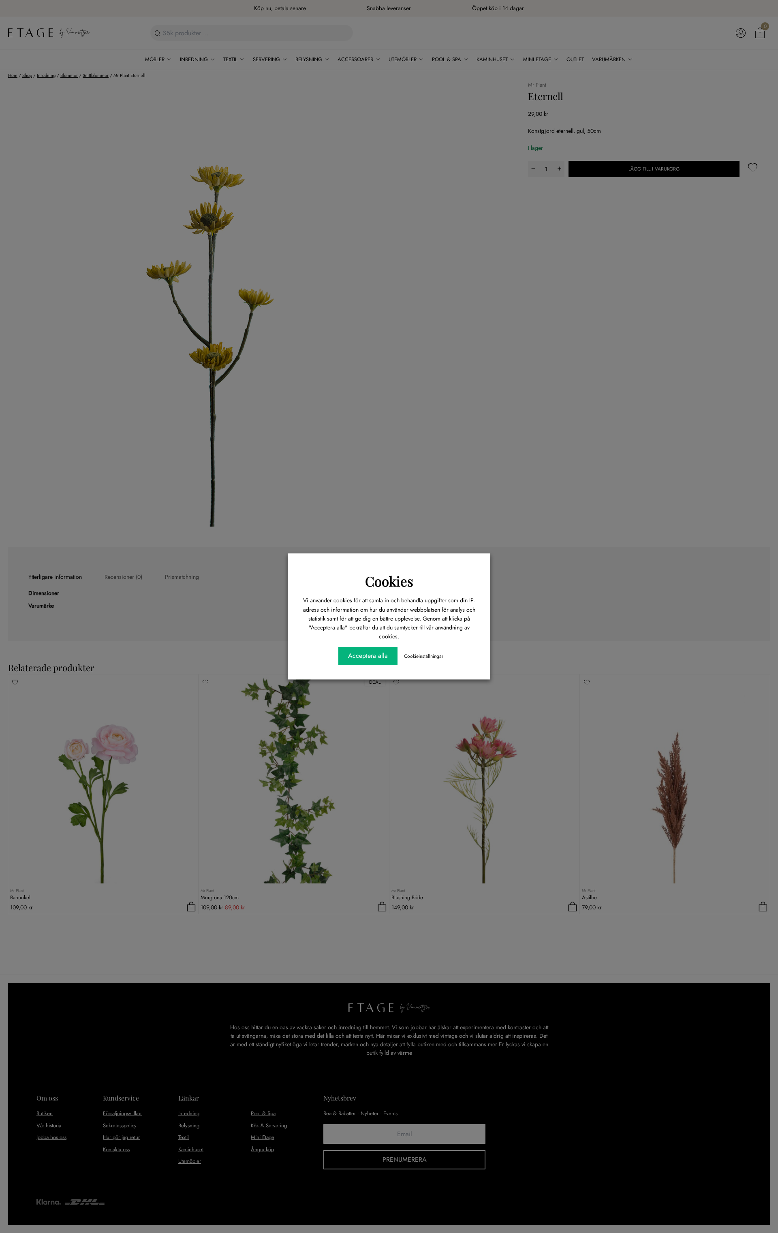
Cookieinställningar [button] (423, 656)
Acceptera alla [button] (368, 656)
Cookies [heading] (389, 581)
